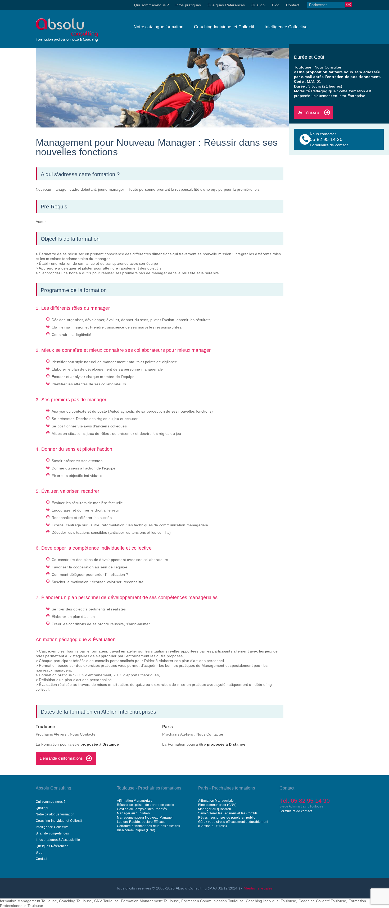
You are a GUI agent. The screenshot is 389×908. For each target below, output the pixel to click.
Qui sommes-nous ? (151, 5)
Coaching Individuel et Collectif (224, 27)
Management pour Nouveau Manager (145, 817)
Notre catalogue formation (158, 27)
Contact (292, 5)
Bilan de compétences (52, 833)
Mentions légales (258, 888)
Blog (276, 5)
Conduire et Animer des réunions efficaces (148, 826)
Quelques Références (226, 5)
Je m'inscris (308, 112)
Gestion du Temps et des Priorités (142, 809)
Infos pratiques (188, 5)
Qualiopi (258, 5)
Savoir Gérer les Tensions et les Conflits (227, 813)
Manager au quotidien (133, 813)
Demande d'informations (61, 758)
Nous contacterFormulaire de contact (329, 139)
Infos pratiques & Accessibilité (58, 840)
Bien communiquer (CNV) (136, 830)
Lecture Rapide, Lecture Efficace (141, 822)
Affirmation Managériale (135, 800)
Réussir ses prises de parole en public (145, 805)
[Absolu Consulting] (67, 40)
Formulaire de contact (295, 811)
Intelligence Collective (286, 27)
